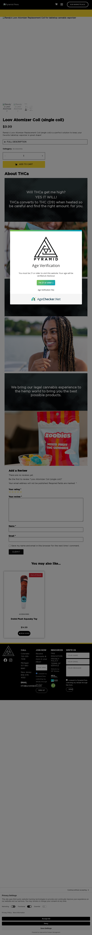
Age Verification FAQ (46, 290)
